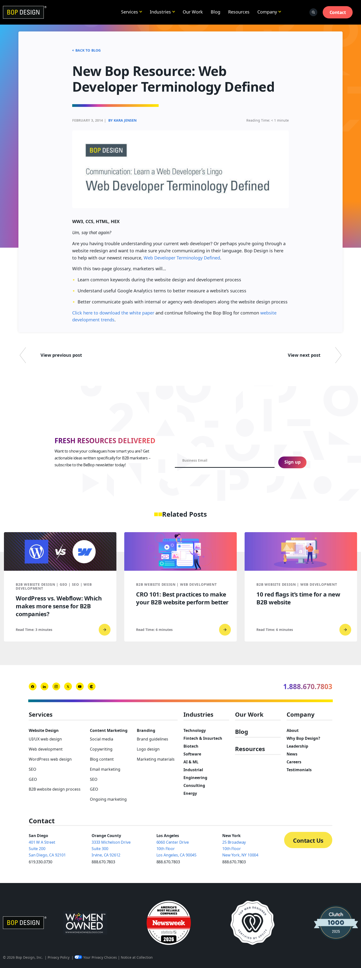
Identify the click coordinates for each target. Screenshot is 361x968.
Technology (194, 730)
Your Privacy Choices (100, 957)
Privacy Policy (58, 957)
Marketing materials (156, 759)
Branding (146, 730)
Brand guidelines (152, 739)
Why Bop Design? (303, 738)
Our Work (193, 12)
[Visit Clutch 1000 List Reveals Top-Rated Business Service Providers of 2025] (336, 922)
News (292, 754)
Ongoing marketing (108, 799)
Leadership (297, 746)
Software (192, 754)
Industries (160, 12)
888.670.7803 (103, 862)
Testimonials (299, 769)
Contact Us (308, 840)
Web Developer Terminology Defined (182, 258)
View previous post (61, 355)
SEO (32, 769)
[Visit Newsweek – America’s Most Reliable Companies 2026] (169, 923)
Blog (215, 12)
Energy (190, 793)
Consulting (194, 785)
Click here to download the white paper (113, 313)
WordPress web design (50, 759)
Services (129, 12)
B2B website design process (55, 789)
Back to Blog (88, 50)
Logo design (148, 749)
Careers (294, 761)
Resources (239, 12)
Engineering (195, 777)
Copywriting (101, 749)
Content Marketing (108, 730)
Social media (101, 739)
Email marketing (105, 769)
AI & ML (190, 761)
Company (267, 12)
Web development (46, 749)
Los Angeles (167, 835)
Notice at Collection (137, 957)
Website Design (44, 730)
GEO (33, 779)
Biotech (190, 746)
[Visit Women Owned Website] (85, 923)
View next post (304, 355)
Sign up (292, 462)
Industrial (193, 769)
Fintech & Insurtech (202, 738)
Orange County (106, 835)
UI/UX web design (45, 739)
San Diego (38, 835)
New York (231, 835)
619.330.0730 (40, 862)
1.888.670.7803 (307, 686)
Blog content (102, 759)
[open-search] (313, 12)
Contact (338, 12)
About (293, 730)
